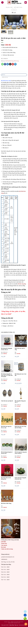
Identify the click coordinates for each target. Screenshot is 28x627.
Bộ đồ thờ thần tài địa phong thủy (6, 478)
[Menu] (2, 2)
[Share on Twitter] (7, 64)
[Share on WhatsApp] (2, 64)
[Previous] (3, 22)
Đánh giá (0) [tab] (5, 77)
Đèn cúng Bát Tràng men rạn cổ (20, 401)
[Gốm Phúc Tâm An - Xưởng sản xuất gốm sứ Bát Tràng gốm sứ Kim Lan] (14, 2)
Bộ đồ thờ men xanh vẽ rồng (20, 349)
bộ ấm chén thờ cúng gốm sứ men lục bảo (20, 478)
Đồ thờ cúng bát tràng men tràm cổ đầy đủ (21, 453)
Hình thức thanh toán (14, 622)
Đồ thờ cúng (18, 7)
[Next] (24, 22)
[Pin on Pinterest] (13, 64)
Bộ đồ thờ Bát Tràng (9, 60)
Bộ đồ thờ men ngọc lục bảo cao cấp (6, 427)
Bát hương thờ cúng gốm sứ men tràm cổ (6, 349)
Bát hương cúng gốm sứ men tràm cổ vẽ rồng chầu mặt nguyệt (7, 375)
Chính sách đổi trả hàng (7, 549)
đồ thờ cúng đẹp (22, 283)
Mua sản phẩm (18, 383)
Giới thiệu (3, 541)
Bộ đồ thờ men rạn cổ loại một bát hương (20, 427)
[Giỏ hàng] (25, 2)
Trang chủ (9, 7)
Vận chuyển (4, 545)
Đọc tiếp (3, 356)
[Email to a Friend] (10, 64)
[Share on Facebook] (5, 64)
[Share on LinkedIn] (15, 64)
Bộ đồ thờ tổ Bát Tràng (6, 503)
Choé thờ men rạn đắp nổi (7, 400)
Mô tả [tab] (3, 74)
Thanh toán (4, 543)
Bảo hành (3, 547)
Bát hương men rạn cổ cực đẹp (20, 374)
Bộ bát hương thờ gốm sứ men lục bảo (6, 453)
